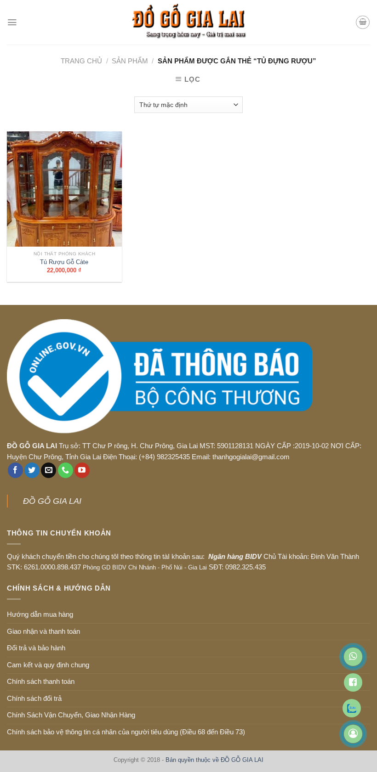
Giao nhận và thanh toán (43, 631)
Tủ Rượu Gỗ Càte (64, 262)
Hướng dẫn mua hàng (40, 614)
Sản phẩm (130, 61)
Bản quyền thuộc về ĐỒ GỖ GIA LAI (214, 759)
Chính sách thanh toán (40, 681)
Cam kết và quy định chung (48, 665)
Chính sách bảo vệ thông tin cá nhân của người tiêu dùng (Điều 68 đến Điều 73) (126, 732)
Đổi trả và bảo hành (36, 648)
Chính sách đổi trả (34, 698)
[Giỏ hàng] (362, 22)
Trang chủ (81, 61)
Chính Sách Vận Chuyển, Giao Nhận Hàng (71, 715)
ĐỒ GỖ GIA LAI (52, 501)
